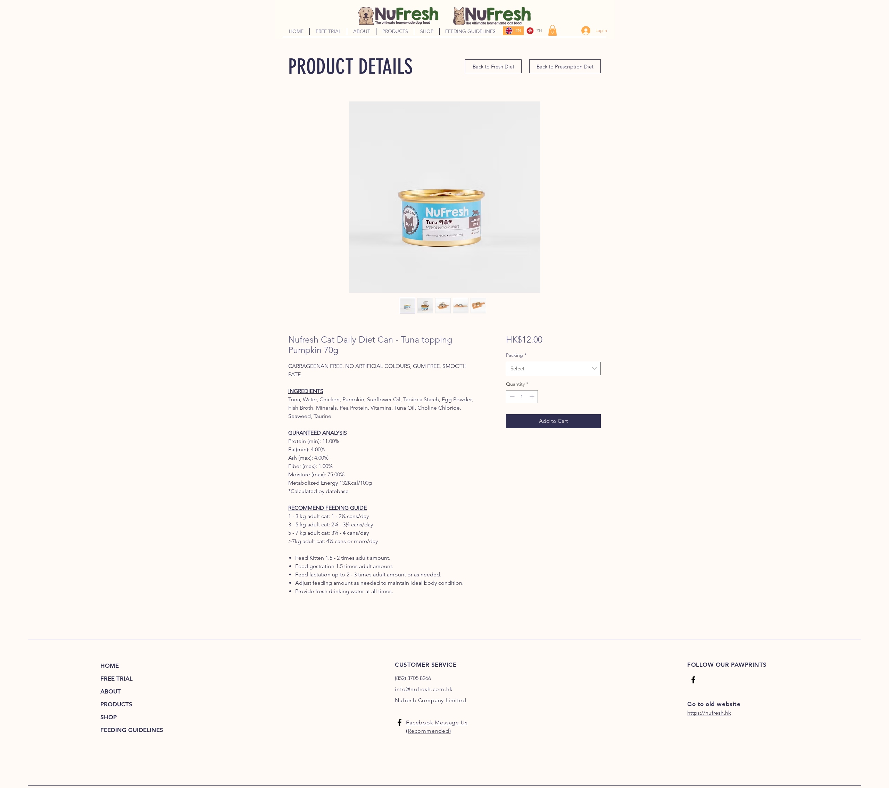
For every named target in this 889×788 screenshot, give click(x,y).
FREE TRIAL (116, 678)
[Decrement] (511, 397)
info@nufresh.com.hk (423, 689)
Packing (516, 355)
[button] (361, 31)
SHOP (108, 717)
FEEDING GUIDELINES (131, 730)
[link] (552, 30)
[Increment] (532, 397)
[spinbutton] (522, 397)
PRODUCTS (116, 704)
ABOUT (110, 691)
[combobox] (553, 368)
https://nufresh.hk (709, 712)
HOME (109, 665)
